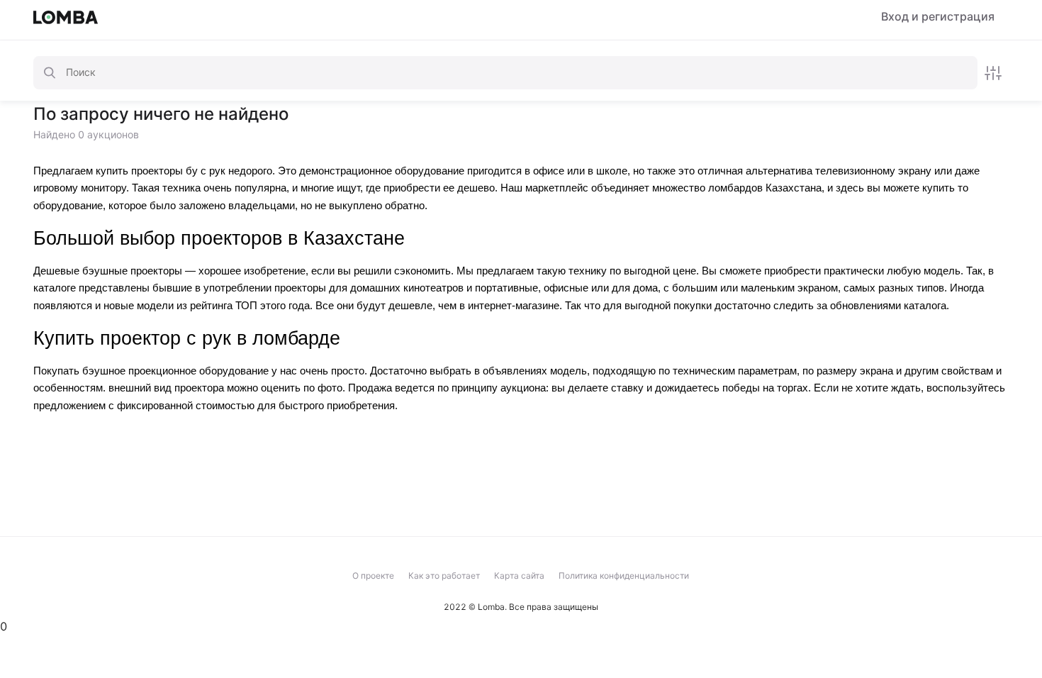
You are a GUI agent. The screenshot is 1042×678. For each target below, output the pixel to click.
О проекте (373, 575)
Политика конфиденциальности (624, 575)
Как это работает (444, 575)
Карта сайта (519, 575)
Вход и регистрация (938, 16)
